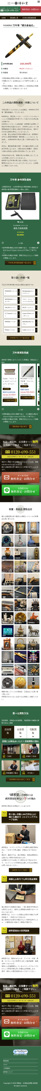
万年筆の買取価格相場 (29, 18)
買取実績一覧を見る (20, 426)
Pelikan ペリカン (10, 330)
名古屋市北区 (11, 392)
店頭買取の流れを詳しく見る (19, 779)
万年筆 (21, 222)
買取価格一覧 (14, 18)
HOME (4, 18)
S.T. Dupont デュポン (10, 314)
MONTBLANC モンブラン (28, 323)
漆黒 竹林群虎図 (20, 228)
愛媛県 (22, 389)
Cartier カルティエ (28, 330)
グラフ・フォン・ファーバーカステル (28, 300)
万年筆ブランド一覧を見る (19, 338)
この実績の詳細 (9, 400)
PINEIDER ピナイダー (11, 292)
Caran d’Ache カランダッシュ (28, 314)
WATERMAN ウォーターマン (11, 300)
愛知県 (5, 392)
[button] (38, 243)
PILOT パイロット (27, 307)
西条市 (27, 389)
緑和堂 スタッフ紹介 (19, 870)
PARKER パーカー (10, 322)
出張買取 (6, 389)
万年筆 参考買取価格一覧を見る (19, 263)
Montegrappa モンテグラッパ (28, 292)
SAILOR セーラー (10, 307)
